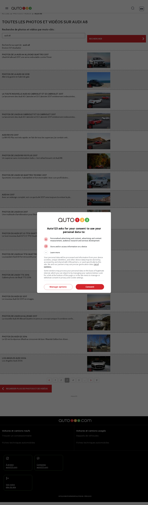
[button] (74, 253)
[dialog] (74, 252)
